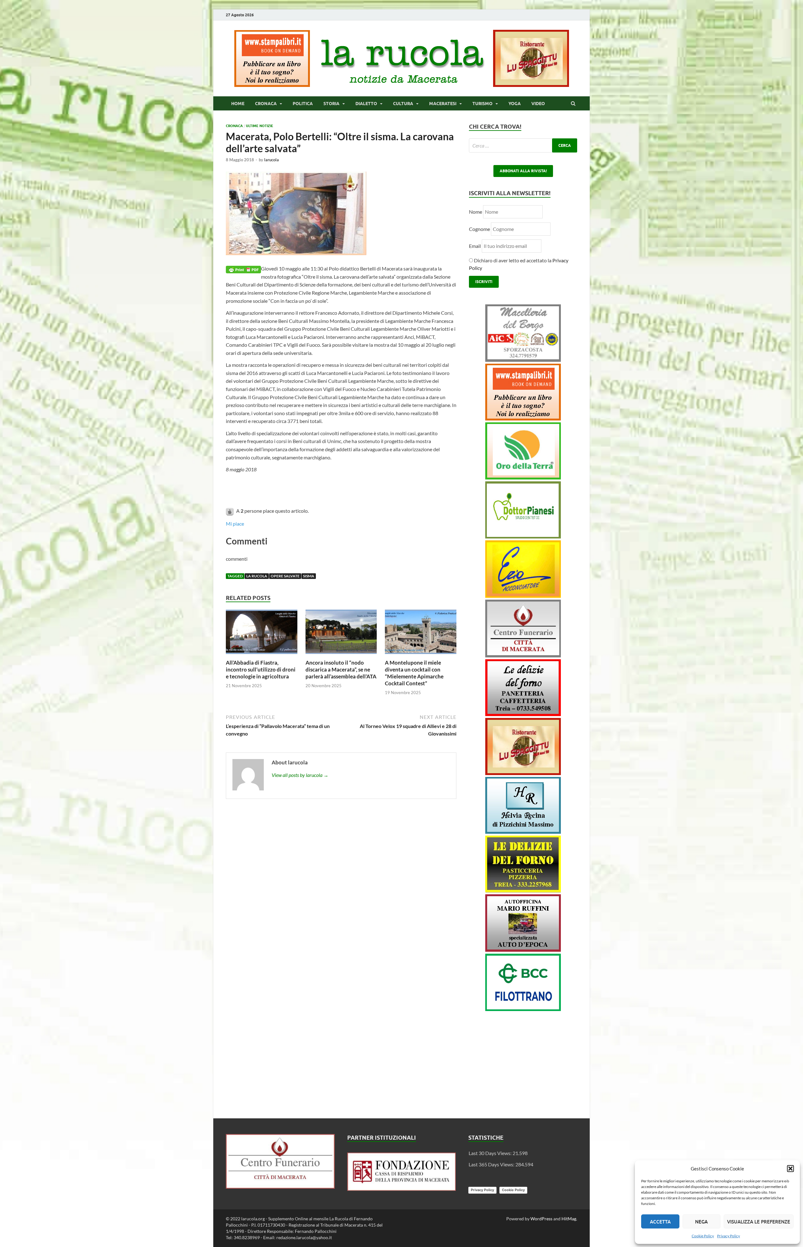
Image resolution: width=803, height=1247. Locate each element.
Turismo (482, 103)
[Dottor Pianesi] (523, 536)
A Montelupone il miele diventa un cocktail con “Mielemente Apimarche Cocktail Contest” (414, 673)
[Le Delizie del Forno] (523, 714)
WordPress (541, 1218)
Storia (331, 103)
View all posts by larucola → (300, 775)
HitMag (568, 1218)
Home (237, 103)
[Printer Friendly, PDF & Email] (243, 268)
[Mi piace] (230, 511)
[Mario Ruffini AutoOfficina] (523, 950)
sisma (308, 576)
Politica (303, 103)
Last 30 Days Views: (491, 1153)
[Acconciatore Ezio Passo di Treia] (523, 596)
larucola (271, 159)
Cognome (479, 229)
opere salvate (285, 576)
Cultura (403, 103)
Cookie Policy (703, 1236)
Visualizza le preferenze (758, 1221)
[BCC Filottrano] (523, 1009)
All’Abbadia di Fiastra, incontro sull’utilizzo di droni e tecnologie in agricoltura (260, 669)
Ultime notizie (259, 126)
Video (538, 103)
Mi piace (235, 524)
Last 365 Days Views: (492, 1164)
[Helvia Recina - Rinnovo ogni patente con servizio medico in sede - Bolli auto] (523, 832)
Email (475, 246)
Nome (475, 212)
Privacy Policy (728, 1236)
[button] (790, 1168)
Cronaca (266, 103)
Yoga (514, 103)
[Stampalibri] (272, 85)
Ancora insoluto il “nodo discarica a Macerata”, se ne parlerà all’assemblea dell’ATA (341, 669)
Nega (701, 1221)
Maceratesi (442, 103)
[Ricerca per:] (523, 145)
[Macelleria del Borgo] (523, 360)
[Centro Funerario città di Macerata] (523, 655)
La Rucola (256, 576)
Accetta (660, 1221)
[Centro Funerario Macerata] (280, 1187)
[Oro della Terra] (523, 477)
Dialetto (366, 103)
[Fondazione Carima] (401, 1189)
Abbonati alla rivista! (523, 171)
